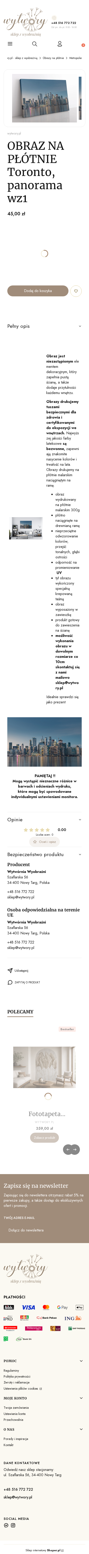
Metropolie (75, 58)
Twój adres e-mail (19, 1218)
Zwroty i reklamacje (16, 1382)
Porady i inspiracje (16, 1439)
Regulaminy (11, 1370)
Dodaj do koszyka (38, 290)
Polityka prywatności (17, 1376)
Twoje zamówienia (16, 1407)
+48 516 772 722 (63, 23)
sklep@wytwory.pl (20, 897)
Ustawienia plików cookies (21, 1388)
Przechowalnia (13, 1419)
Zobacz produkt (44, 1137)
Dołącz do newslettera (26, 1230)
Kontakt (8, 1445)
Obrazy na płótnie (53, 58)
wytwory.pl (14, 133)
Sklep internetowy (43, 1550)
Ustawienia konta (15, 1414)
